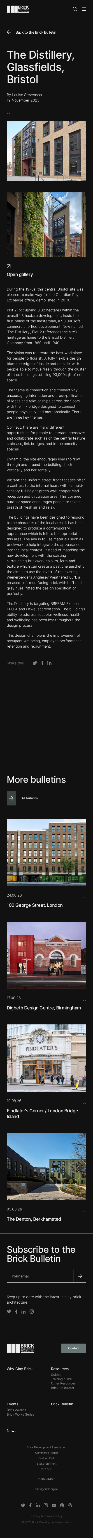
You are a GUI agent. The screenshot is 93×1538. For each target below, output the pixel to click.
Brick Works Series (20, 1414)
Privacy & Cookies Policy (47, 1516)
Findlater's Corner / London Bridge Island (42, 1113)
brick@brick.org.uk (46, 1489)
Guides (56, 1374)
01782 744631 (46, 1479)
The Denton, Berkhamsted (34, 1219)
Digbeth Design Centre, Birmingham (44, 1008)
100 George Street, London (35, 905)
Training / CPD (61, 1379)
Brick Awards (16, 1410)
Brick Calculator (62, 1388)
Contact (73, 1348)
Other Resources (63, 1383)
